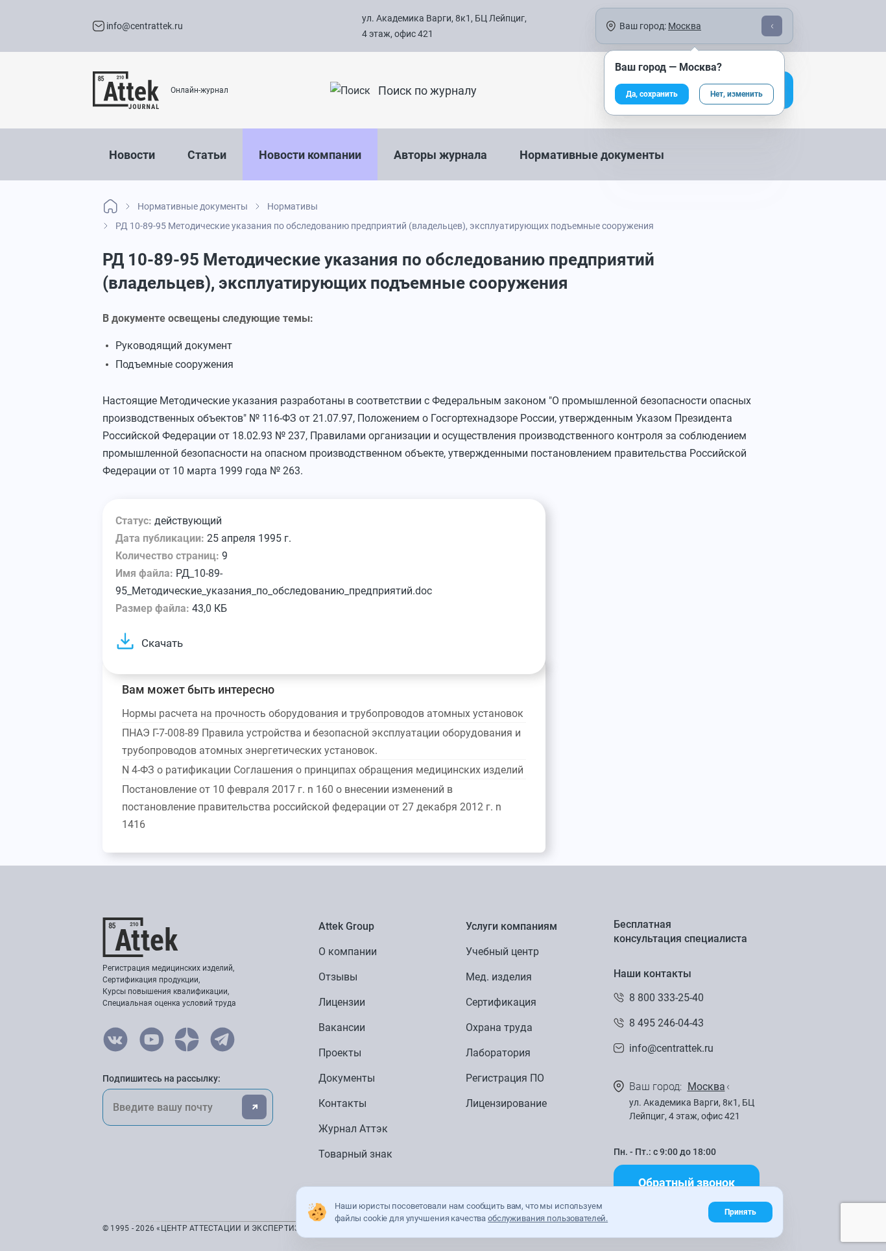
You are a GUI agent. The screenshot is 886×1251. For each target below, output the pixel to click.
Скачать (162, 643)
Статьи (206, 155)
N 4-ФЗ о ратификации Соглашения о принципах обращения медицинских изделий (322, 770)
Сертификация (501, 1002)
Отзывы (337, 977)
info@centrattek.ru (143, 26)
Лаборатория (498, 1053)
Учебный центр (502, 951)
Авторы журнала (440, 155)
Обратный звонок (686, 1182)
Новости (132, 155)
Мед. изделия (499, 977)
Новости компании (310, 155)
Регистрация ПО (505, 1078)
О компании (347, 951)
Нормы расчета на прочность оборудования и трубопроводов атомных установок (322, 713)
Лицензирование (506, 1103)
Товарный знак (355, 1154)
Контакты (342, 1103)
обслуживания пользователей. (548, 1218)
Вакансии (341, 1027)
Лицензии (341, 1002)
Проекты (339, 1053)
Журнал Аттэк (353, 1129)
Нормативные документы (592, 155)
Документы (346, 1078)
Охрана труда (499, 1027)
